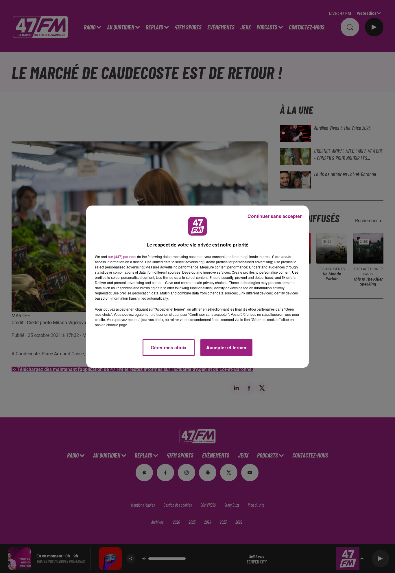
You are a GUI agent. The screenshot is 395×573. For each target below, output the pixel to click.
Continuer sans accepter (275, 216)
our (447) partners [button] (122, 256)
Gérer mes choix (169, 347)
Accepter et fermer (226, 347)
